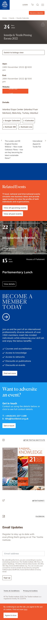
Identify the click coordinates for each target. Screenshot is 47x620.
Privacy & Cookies (30, 591)
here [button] (25, 609)
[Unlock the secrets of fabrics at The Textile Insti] (23, 469)
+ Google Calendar (11, 121)
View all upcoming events (15, 208)
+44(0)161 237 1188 (16, 415)
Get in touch (9, 426)
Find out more (10, 373)
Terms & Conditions (12, 591)
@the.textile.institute (34, 440)
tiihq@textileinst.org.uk (16, 418)
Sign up (7, 578)
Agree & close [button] (11, 615)
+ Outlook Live (25, 127)
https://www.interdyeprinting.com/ (15, 91)
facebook (40, 516)
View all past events (13, 214)
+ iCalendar (28, 121)
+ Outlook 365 (9, 127)
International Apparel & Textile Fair (37, 144)
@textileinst (38, 500)
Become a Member (36, 13)
